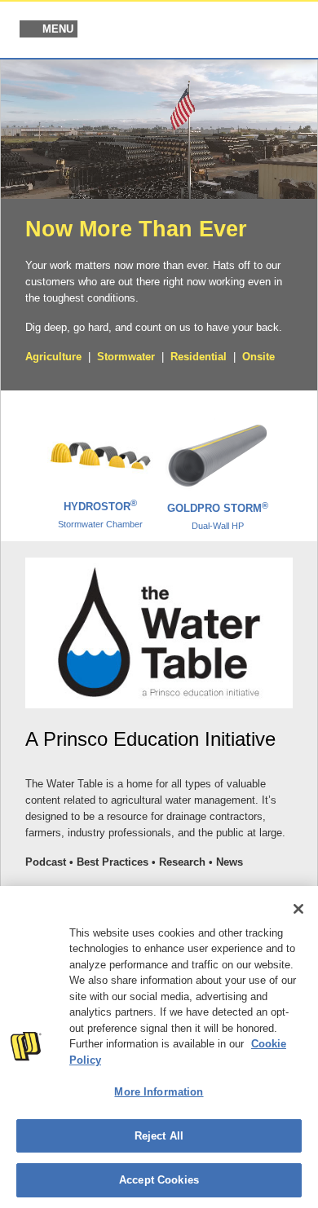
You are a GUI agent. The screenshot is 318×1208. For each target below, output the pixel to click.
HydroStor (100, 514)
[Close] (298, 909)
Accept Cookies (159, 1180)
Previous (22, 459)
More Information (158, 1092)
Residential (198, 356)
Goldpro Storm (217, 516)
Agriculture (53, 356)
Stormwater (126, 356)
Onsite (258, 356)
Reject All (159, 1136)
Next (295, 459)
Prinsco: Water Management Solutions (221, 31)
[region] (159, 1047)
